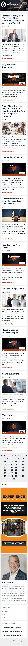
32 (23, 467)
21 (5, 464)
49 (19, 476)
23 (12, 464)
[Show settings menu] (22, 85)
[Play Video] (3, 85)
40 (8, 473)
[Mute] (19, 85)
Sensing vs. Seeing (10, 373)
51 (14, 479)
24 (16, 464)
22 (8, 464)
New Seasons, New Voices (11, 246)
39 (5, 473)
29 (12, 467)
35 (12, 470)
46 (8, 476)
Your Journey (8, 415)
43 (19, 473)
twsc (3, 617)
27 (5, 467)
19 (19, 461)
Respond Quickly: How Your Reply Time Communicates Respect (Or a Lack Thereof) (13, 19)
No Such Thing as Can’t (13, 288)
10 (8, 458)
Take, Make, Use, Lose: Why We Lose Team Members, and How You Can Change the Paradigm (13, 111)
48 (16, 476)
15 (5, 461)
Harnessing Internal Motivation (12, 631)
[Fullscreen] (24, 85)
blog (3, 614)
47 (12, 476)
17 (12, 461)
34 (8, 470)
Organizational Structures (9, 65)
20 (23, 461)
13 (19, 458)
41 (12, 473)
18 (16, 461)
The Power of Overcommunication (12, 635)
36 (16, 470)
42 (16, 473)
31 (19, 467)
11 (12, 458)
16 (8, 461)
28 (8, 467)
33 (5, 470)
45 (5, 476)
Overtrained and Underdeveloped (10, 331)
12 (15, 458)
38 (23, 470)
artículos (5, 611)
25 (19, 464)
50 (23, 476)
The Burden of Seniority (13, 157)
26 (23, 464)
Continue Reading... (8, 58)
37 (19, 470)
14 (23, 458)
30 (16, 467)
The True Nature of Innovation (11, 627)
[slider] (12, 85)
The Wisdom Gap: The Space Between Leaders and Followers (13, 201)
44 (23, 473)
